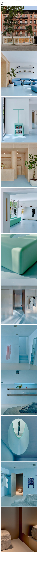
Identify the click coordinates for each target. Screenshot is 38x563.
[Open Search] (35, 1)
